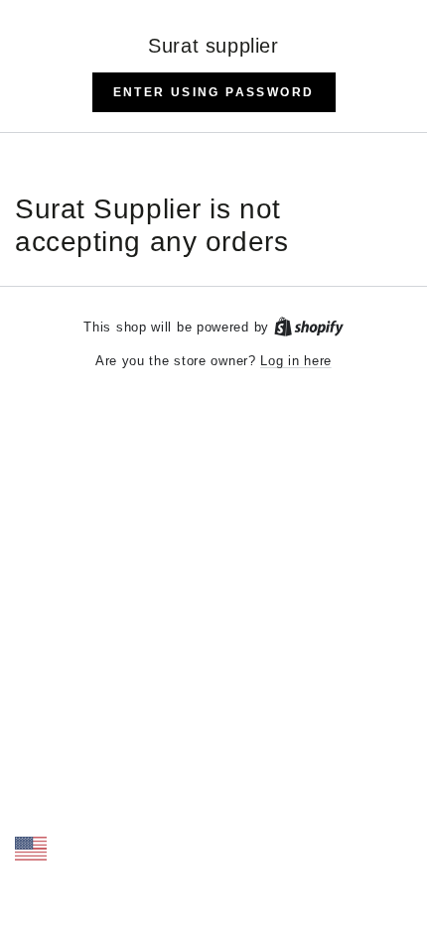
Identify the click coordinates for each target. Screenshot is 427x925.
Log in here (296, 360)
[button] (214, 92)
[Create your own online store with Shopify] (309, 327)
